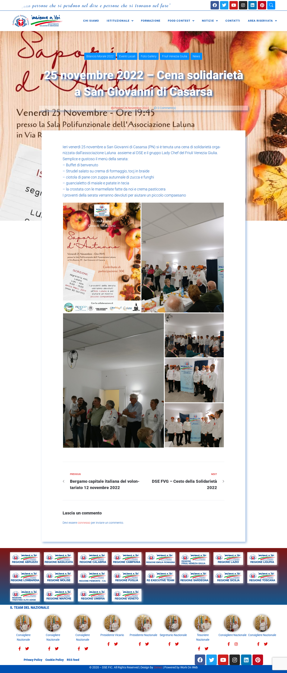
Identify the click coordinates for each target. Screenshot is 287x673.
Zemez (158, 667)
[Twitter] (27, 648)
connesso (84, 522)
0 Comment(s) (166, 108)
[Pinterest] (262, 5)
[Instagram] (243, 5)
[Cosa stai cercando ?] (271, 5)
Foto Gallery (149, 56)
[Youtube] (233, 5)
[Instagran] (236, 644)
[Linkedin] (252, 5)
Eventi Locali (127, 56)
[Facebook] (215, 5)
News (196, 56)
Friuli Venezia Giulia (174, 56)
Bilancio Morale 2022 (100, 56)
